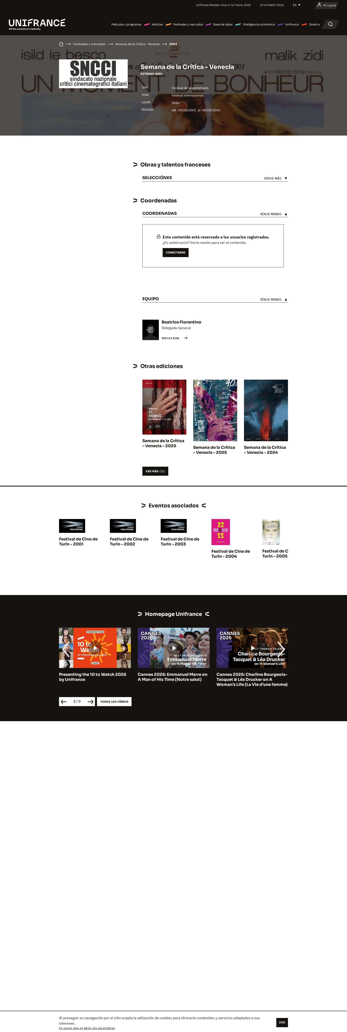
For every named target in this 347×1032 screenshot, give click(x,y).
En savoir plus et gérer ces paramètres (87, 1028)
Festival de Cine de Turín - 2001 (78, 542)
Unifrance (292, 24)
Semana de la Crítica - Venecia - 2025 (214, 450)
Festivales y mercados (188, 24)
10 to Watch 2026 (272, 5)
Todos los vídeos (114, 702)
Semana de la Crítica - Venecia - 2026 (163, 443)
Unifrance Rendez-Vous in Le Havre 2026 (223, 5)
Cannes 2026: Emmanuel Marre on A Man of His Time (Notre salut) (94, 677)
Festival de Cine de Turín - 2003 (180, 542)
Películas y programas (126, 24)
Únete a (314, 24)
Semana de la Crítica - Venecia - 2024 (265, 450)
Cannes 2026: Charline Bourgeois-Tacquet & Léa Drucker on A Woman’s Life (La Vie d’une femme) (173, 679)
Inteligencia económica (259, 24)
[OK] (282, 1022)
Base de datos (223, 24)
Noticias (157, 24)
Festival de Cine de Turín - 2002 (129, 542)
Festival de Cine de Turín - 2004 (230, 554)
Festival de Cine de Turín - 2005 (281, 554)
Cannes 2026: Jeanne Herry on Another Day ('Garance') (247, 677)
